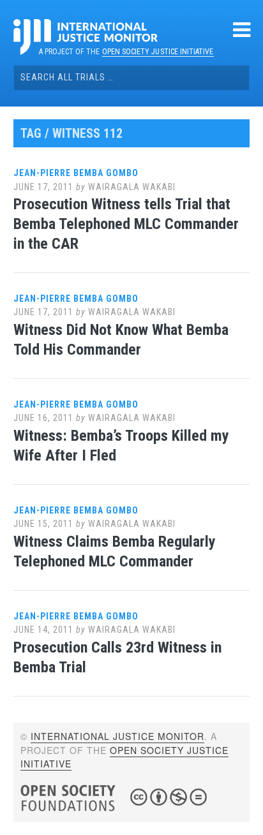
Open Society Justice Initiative (158, 51)
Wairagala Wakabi (132, 187)
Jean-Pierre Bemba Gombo (76, 173)
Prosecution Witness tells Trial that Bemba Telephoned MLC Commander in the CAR (126, 224)
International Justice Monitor (117, 736)
